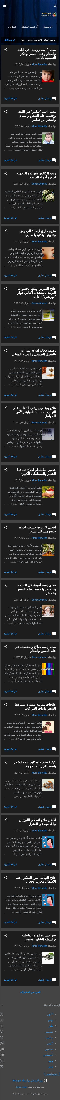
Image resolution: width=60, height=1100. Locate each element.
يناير (51, 1025)
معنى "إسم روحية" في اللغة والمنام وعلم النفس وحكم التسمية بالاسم (37, 54)
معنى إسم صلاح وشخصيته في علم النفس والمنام (35, 649)
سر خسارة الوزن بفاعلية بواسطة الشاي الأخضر (39, 937)
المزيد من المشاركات (30, 992)
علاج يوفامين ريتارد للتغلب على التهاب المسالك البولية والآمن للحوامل (34, 412)
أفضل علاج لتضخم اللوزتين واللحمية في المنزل (37, 822)
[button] (6, 50)
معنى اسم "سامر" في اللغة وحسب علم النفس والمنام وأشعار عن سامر (37, 116)
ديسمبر (49, 1031)
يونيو (50, 1066)
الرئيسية (48, 26)
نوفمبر (49, 1037)
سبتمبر (49, 1049)
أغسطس (48, 1054)
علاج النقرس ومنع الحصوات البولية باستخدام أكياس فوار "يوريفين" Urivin (37, 293)
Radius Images (22, 1087)
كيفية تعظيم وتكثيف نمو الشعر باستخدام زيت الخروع (35, 764)
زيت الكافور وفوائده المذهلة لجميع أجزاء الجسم (36, 175)
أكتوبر (50, 1014)
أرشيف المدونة (30, 26)
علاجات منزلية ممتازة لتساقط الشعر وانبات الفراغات (35, 706)
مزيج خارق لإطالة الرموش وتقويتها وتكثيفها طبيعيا (38, 233)
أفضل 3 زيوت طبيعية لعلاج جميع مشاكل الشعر (37, 529)
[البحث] (55, 7)
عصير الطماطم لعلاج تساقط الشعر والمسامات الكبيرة (36, 472)
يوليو (50, 1020)
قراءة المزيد (10, 98)
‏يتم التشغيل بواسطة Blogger (28, 1080)
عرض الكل (9, 39)
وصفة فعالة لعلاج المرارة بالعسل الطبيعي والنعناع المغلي (34, 352)
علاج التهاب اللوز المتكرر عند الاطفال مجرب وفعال (36, 879)
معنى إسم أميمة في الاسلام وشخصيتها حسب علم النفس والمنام (36, 589)
